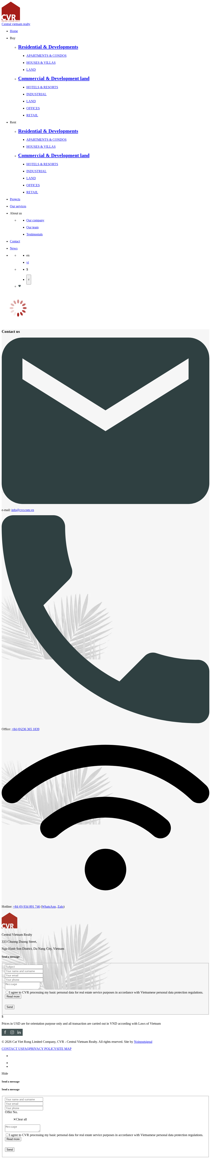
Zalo (60, 906)
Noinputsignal (143, 1041)
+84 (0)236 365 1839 (25, 729)
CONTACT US (12, 1048)
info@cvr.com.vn (22, 510)
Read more (13, 996)
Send (10, 1007)
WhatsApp (49, 906)
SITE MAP (64, 1048)
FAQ (26, 1048)
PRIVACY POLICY (42, 1048)
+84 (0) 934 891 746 (26, 906)
